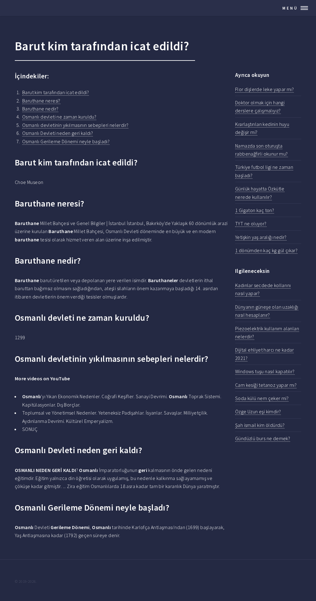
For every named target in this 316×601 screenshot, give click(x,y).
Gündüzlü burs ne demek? (262, 438)
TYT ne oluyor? (251, 223)
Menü (290, 8)
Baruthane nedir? (40, 109)
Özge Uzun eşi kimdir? (258, 411)
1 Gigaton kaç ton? (254, 210)
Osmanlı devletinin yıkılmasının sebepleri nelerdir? (75, 125)
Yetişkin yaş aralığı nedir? (261, 237)
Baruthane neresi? (41, 101)
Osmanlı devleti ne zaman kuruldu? (59, 117)
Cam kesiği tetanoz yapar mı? (266, 385)
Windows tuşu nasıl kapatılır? (265, 371)
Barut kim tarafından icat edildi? (55, 92)
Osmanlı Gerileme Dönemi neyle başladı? (66, 141)
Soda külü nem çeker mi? (262, 398)
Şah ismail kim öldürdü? (260, 425)
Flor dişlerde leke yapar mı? (264, 89)
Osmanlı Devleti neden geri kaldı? (57, 133)
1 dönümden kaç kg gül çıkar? (266, 250)
